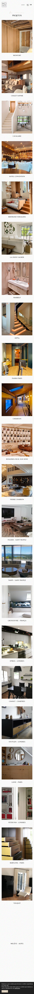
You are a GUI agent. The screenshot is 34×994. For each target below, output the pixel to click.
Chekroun (17, 419)
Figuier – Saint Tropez (17, 540)
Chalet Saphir (17, 96)
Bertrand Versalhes (17, 217)
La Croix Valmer (17, 257)
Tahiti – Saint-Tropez (17, 580)
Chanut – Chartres (17, 701)
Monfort (17, 55)
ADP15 (17, 338)
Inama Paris (17, 378)
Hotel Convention (17, 176)
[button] (22, 4)
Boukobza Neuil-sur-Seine (17, 459)
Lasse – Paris (17, 782)
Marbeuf (17, 297)
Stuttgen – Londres (17, 742)
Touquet (17, 903)
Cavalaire (17, 136)
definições (17, 988)
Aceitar (4, 991)
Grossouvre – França (17, 620)
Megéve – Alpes (17, 943)
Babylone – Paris (17, 863)
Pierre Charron (17, 499)
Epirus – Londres (17, 661)
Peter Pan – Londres (17, 822)
